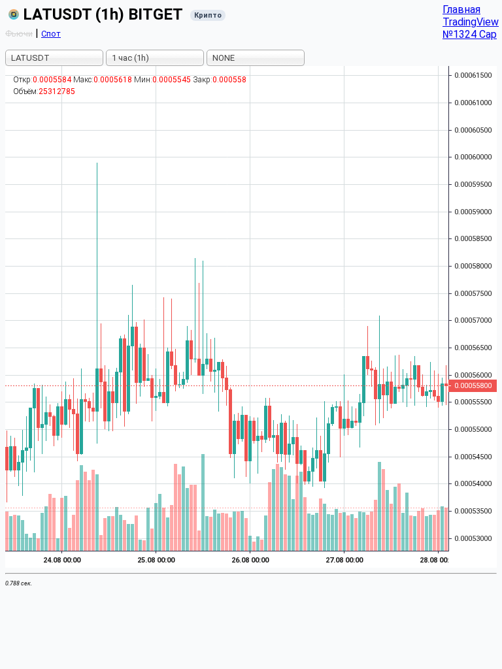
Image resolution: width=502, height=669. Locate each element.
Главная (461, 9)
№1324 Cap (470, 34)
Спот (51, 34)
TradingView (471, 22)
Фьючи (19, 34)
